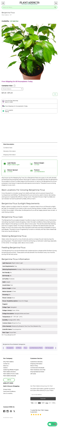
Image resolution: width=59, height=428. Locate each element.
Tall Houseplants (49, 348)
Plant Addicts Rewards (9, 375)
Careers (5, 367)
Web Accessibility (8, 393)
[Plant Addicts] (29, 3)
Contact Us (6, 363)
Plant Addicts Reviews (9, 371)
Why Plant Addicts (8, 361)
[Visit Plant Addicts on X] (14, 411)
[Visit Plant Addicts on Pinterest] (11, 411)
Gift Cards (33, 373)
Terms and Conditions (9, 391)
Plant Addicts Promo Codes (11, 373)
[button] (3, 3)
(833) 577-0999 (8, 383)
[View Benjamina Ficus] (55, 94)
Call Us (9, 379)
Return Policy (34, 365)
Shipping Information (9, 154)
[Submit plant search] (55, 7)
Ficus (25, 348)
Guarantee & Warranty (36, 361)
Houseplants (10, 348)
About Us (5, 365)
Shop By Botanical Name (37, 371)
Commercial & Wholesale (37, 367)
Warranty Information (9, 151)
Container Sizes (7, 147)
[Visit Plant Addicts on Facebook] (4, 411)
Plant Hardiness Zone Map (37, 369)
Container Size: (8, 86)
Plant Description (8, 144)
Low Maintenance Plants (36, 348)
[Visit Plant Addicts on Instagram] (8, 411)
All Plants (18, 348)
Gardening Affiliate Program (11, 369)
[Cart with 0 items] (55, 3)
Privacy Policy (7, 389)
